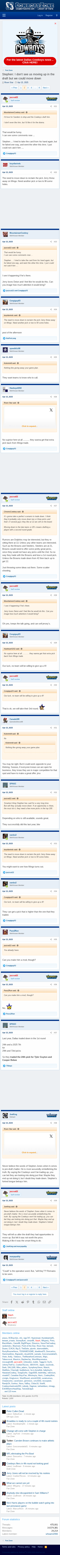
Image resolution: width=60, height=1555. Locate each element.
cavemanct (18, 1381)
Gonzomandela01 (49, 1354)
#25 (55, 357)
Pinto (52, 1341)
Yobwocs (17, 1357)
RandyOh (6, 1383)
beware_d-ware (8, 1341)
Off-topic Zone (13, 1417)
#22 (55, 172)
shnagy (52, 1386)
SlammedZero (8, 1354)
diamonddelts (42, 1348)
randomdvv (7, 1346)
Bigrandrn (19, 1354)
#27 (55, 506)
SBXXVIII (34, 1365)
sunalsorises (47, 1378)
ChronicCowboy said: (12, 512)
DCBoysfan (13, 1338)
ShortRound (25, 1378)
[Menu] (4, 15)
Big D (18, 1348)
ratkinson (51, 1373)
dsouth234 (28, 1354)
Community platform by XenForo (23, 1552)
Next (45, 88)
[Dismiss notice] (55, 23)
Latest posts (9, 1406)
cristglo (5, 1378)
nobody (25, 1386)
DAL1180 (11, 1367)
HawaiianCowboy (9, 1373)
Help (34, 1547)
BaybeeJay (26, 1359)
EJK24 (11, 1348)
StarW (42, 1383)
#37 (55, 1033)
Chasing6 (14, 1370)
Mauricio (16, 1359)
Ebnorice (35, 1343)
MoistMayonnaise (39, 1359)
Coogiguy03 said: (11, 691)
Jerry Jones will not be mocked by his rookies (28, 1473)
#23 (55, 242)
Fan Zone (11, 1426)
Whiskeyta (32, 1375)
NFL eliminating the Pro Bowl (20, 1453)
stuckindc (50, 1365)
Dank (4, 1367)
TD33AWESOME (26, 1351)
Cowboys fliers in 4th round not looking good (27, 1463)
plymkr (33, 1348)
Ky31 (49, 1362)
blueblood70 (40, 1351)
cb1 (20, 1338)
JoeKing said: (9, 1207)
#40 (55, 1265)
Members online (11, 1333)
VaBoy (27, 1383)
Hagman (33, 1386)
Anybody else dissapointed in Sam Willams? (28, 1493)
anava (4, 1338)
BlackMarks (7, 1343)
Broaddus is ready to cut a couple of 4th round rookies (32, 1421)
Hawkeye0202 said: (12, 649)
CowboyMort (49, 1375)
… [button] (35, 88)
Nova (21, 1383)
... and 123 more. (9, 1391)
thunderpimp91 (48, 1338)
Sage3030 (33, 1373)
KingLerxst (13, 1378)
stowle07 (6, 1375)
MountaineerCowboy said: (14, 112)
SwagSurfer (22, 1373)
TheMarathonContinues (32, 1357)
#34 (55, 891)
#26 (55, 397)
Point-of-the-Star (29, 1346)
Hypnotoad (35, 1338)
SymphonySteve (35, 1367)
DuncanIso (50, 1351)
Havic (40, 1375)
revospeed (46, 1381)
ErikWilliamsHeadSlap (11, 1389)
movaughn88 (7, 1362)
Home (40, 1547)
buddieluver (24, 1370)
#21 (55, 106)
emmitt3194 (36, 1378)
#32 (55, 792)
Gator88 (16, 1343)
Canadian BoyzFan (19, 1375)
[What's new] (56, 15)
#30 (55, 685)
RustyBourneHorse (10, 1351)
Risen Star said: (10, 403)
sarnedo (37, 1354)
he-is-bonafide (36, 1370)
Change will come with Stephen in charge (26, 1431)
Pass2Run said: (10, 991)
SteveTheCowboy (47, 1343)
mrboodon (27, 1362)
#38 (55, 1123)
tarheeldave (42, 1386)
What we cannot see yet (18, 1483)
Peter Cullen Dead (15, 1411)
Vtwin (4, 1357)
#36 (55, 984)
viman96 (30, 1341)
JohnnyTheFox (8, 1365)
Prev (15, 88)
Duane (5, 1348)
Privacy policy (24, 1547)
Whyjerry (45, 1341)
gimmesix (28, 1381)
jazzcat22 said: (10, 248)
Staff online (8, 1310)
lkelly (10, 1357)
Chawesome (7, 1381)
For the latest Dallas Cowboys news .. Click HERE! (30, 61)
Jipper (41, 1365)
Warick (46, 1367)
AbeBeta (5, 1370)
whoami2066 (52, 1534)
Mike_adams (21, 1367)
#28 (55, 595)
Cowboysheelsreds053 (11, 1386)
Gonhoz (14, 1383)
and (17, 291)
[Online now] (6, 101)
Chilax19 (34, 1383)
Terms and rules (9, 1547)
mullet (35, 1362)
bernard (50, 1346)
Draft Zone (11, 1469)
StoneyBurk (21, 1341)
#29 (55, 643)
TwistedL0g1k (27, 1389)
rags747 (26, 1338)
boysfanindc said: (11, 315)
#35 (55, 939)
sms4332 (37, 1381)
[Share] (51, 106)
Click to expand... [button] (30, 426)
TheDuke (25, 1348)
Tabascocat (7, 1359)
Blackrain (17, 1346)
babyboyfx (47, 1370)
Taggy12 (42, 1362)
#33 (55, 844)
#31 (55, 728)
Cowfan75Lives (22, 1365)
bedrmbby (42, 1373)
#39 (55, 1201)
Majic (45, 1357)
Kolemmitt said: (10, 363)
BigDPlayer (26, 1343)
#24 (55, 309)
